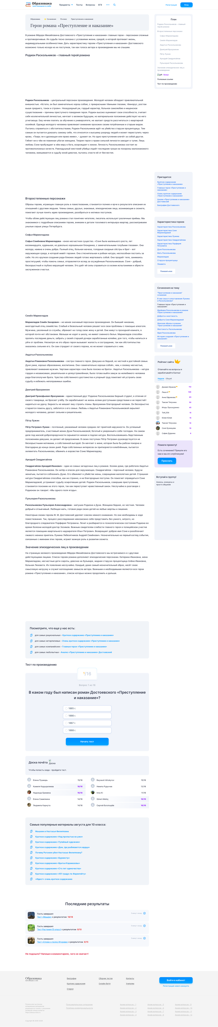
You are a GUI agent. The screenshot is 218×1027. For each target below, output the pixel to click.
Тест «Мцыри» (44, 917)
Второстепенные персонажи (169, 31)
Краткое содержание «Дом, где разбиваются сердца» (62, 847)
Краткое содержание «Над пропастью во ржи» (59, 837)
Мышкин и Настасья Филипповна (52, 831)
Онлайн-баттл (105, 983)
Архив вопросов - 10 (183, 1008)
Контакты (130, 978)
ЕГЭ (100, 5)
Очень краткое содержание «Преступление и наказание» (91, 641)
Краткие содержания (76, 983)
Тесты (79, 5)
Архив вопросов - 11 (183, 1011)
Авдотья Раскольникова (170, 45)
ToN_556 (165, 413)
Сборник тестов (106, 978)
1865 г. (72, 708)
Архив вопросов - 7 (155, 1011)
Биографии (71, 978)
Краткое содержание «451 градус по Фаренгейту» (60, 874)
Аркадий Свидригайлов (170, 58)
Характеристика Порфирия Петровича (169, 244)
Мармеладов (163, 257)
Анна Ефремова (168, 397)
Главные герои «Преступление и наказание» (84, 647)
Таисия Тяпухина (169, 402)
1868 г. (72, 730)
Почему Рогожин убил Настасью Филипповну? (58, 853)
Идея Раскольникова (166, 333)
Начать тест (87, 741)
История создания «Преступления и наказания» (173, 337)
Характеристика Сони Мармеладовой (167, 231)
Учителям (130, 983)
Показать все (166, 271)
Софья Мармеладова (169, 36)
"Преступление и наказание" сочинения (169, 294)
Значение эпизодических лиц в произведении (170, 69)
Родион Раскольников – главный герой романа (171, 25)
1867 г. (72, 723)
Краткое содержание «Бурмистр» (52, 858)
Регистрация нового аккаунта (176, 986)
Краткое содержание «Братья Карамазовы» (57, 863)
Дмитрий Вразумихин (169, 49)
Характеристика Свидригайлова (171, 240)
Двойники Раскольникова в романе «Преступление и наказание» (172, 311)
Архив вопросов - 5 (155, 1004)
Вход (186, 5)
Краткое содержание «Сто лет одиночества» (58, 868)
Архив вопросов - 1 (128, 1004)
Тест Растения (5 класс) (49, 929)
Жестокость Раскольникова (169, 329)
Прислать (166, 460)
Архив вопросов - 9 (183, 1004)
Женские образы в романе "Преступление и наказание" (169, 324)
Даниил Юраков (169, 387)
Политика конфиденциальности (79, 1008)
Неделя (161, 378)
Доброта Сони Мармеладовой (170, 320)
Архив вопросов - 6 (155, 1008)
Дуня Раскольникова (166, 249)
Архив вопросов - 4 (128, 1015)
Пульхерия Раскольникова (171, 63)
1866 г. (72, 715)
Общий (169, 378)
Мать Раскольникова (166, 253)
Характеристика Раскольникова (171, 227)
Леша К (165, 392)
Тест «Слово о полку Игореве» (52, 942)
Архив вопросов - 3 (128, 1011)
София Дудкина (168, 433)
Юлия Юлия (167, 418)
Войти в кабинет (176, 980)
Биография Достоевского (168, 205)
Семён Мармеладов (168, 40)
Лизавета (161, 264)
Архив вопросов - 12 (183, 1015)
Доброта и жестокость (167, 316)
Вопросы (90, 5)
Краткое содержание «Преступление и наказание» (88, 635)
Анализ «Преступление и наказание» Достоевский (86, 652)
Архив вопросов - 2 (128, 1008)
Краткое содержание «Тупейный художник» (57, 842)
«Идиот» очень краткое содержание (53, 879)
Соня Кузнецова (169, 428)
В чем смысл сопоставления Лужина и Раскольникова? (173, 300)
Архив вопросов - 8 (155, 1015)
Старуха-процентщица (167, 260)
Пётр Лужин (165, 54)
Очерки (70, 989)
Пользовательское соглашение (79, 1004)
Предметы (64, 5)
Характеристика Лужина (168, 236)
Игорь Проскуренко (170, 407)
